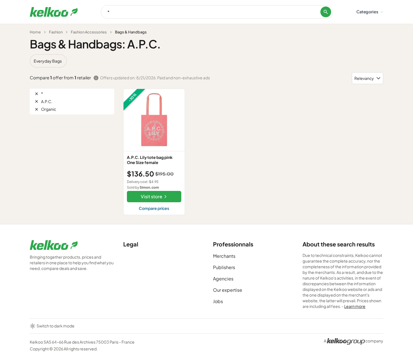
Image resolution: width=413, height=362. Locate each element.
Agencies (223, 279)
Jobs (218, 301)
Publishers (224, 267)
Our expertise (227, 290)
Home (35, 32)
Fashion (56, 32)
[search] (325, 12)
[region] (206, 61)
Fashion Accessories (89, 32)
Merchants (224, 256)
